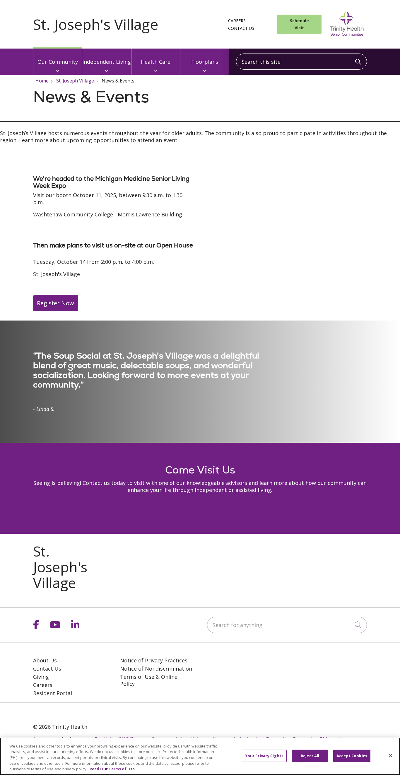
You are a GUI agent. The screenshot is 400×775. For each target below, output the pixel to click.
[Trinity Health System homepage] (95, 27)
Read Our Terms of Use (112, 768)
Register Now (55, 303)
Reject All (310, 755)
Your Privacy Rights (264, 755)
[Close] (390, 755)
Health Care (155, 61)
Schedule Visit (299, 24)
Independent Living (106, 61)
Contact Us (241, 28)
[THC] (58, 712)
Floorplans (204, 61)
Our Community (57, 61)
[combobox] (301, 62)
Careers (237, 20)
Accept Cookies (351, 755)
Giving (41, 676)
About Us (45, 660)
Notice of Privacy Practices (153, 660)
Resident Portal (52, 693)
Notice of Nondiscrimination (156, 668)
